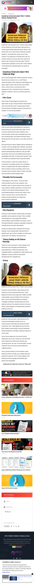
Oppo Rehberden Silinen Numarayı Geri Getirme (16, 470)
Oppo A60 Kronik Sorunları (9, 488)
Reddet (17, 581)
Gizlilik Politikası (6, 572)
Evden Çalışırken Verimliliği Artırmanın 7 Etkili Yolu (17, 397)
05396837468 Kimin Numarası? (11, 415)
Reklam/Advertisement (19, 545)
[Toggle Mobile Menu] (13, 2)
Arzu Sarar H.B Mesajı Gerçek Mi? (12, 452)
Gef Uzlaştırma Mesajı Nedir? (10, 433)
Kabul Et (17, 576)
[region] (17, 572)
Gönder (7, 526)
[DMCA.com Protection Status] (17, 547)
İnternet (4, 399)
